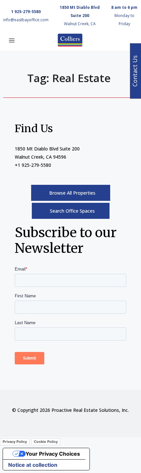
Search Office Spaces (72, 211)
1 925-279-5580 (26, 11)
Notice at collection (32, 465)
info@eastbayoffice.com (26, 20)
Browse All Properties (72, 193)
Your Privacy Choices (53, 453)
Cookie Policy (46, 441)
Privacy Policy (15, 441)
